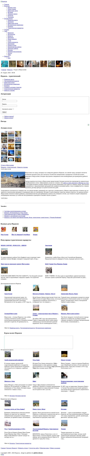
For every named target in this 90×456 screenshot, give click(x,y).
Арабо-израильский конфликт (14, 360)
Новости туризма (22, 167)
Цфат (34, 381)
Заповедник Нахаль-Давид (69, 294)
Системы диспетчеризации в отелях (15, 211)
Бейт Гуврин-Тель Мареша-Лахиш (56, 264)
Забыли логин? (8, 118)
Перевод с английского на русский (14, 216)
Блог (9, 58)
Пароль (4, 104)
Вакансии (11, 32)
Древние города (12, 14)
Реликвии (11, 21)
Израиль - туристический (9, 167)
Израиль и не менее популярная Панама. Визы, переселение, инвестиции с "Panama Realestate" (32, 217)
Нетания (63, 409)
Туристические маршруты (15, 28)
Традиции (11, 17)
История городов (20, 395)
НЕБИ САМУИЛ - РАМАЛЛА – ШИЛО (13, 245)
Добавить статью (23, 448)
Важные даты (12, 7)
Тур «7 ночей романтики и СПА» (14, 429)
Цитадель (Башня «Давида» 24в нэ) (44, 294)
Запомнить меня (7, 109)
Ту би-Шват (26, 234)
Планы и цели (12, 45)
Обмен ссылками (55, 448)
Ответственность (13, 42)
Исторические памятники (15, 25)
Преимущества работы (14, 47)
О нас (9, 40)
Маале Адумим (66, 360)
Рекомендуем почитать (14, 51)
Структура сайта (34, 448)
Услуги (10, 53)
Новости (6, 56)
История (10, 12)
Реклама (10, 50)
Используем (11, 34)
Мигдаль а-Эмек (9, 381)
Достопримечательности (27, 328)
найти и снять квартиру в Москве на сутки (76, 183)
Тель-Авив (36, 360)
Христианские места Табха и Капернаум (16, 214)
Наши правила (12, 39)
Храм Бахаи (8, 294)
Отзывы (6, 29)
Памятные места (13, 20)
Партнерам (11, 43)
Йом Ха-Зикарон (17, 234)
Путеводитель (8, 18)
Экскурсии (48, 245)
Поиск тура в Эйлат (39, 409)
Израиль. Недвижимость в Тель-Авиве (16, 212)
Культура (7, 6)
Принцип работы (13, 48)
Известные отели (13, 23)
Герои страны (12, 9)
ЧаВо (9, 55)
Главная (6, 4)
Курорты (10, 26)
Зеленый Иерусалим (10, 313)
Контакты (11, 37)
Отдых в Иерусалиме (7, 165)
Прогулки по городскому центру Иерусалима (15, 264)
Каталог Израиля (12, 448)
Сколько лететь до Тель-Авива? (14, 409)
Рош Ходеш (4, 234)
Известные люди (13, 10)
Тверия (63, 429)
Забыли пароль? (9, 116)
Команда (10, 36)
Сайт (5, 31)
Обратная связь (44, 448)
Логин (4, 99)
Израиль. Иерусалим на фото (70, 313)
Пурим (35, 234)
